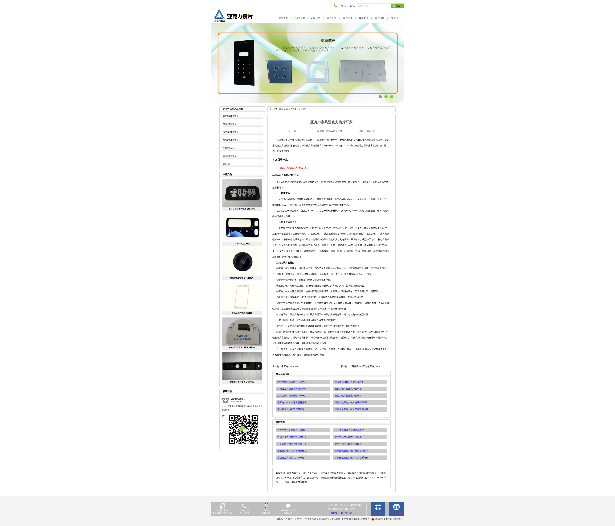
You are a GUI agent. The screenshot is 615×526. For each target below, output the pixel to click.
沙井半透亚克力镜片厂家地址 (292, 430)
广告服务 (307, 519)
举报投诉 (281, 519)
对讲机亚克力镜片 (230, 156)
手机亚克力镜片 (230, 148)
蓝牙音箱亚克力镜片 (231, 116)
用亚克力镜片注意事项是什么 (292, 451)
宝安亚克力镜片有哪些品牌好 (349, 430)
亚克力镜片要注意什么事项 (348, 437)
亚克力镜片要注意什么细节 (348, 444)
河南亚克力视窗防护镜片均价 (292, 437)
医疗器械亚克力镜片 (231, 132)
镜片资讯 (302, 109)
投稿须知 (316, 519)
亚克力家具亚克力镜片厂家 (293, 168)
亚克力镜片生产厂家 (287, 109)
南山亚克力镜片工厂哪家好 (290, 457)
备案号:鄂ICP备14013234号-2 (355, 519)
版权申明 (299, 519)
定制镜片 (227, 164)
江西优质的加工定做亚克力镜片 (365, 366)
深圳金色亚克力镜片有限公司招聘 (351, 451)
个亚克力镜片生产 (290, 366)
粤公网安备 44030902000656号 (389, 519)
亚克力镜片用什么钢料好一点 (292, 444)
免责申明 (290, 519)
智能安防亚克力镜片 (231, 140)
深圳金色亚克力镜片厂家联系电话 (351, 457)
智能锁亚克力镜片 (230, 124)
